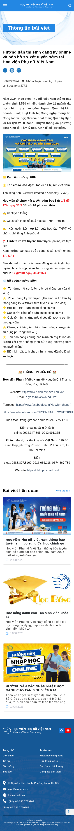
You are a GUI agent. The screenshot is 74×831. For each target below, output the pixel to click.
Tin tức (6, 760)
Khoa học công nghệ (51, 755)
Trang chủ (8, 750)
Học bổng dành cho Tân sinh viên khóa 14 (37, 615)
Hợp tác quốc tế (49, 760)
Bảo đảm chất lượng (51, 766)
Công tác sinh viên (50, 771)
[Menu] (5, 5)
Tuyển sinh (46, 750)
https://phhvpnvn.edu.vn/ (43, 470)
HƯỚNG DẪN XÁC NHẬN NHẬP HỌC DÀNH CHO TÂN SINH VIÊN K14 (35, 688)
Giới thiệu (8, 755)
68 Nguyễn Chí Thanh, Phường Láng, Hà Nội (33, 783)
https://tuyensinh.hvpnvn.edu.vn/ (43, 392)
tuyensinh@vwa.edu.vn (41, 397)
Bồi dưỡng (9, 766)
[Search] (69, 5)
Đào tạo (7, 771)
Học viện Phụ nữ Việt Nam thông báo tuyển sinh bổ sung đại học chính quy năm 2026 (36, 541)
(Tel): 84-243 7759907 (21, 801)
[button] (5, 70)
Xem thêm (62, 490)
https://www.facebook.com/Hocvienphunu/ (43, 404)
